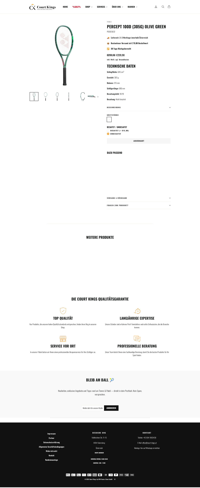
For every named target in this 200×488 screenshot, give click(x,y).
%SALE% (76, 6)
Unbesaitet (115, 134)
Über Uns (116, 6)
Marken (131, 6)
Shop (88, 6)
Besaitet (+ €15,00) (119, 130)
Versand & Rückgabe (117, 198)
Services (101, 6)
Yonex (109, 22)
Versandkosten (124, 59)
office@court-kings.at (149, 442)
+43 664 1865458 (149, 437)
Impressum (51, 433)
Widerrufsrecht (51, 451)
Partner (51, 438)
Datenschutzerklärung (51, 442)
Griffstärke (113, 115)
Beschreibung (114, 107)
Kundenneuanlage (51, 459)
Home (65, 6)
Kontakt (51, 455)
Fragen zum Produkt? (117, 205)
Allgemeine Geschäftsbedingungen (51, 446)
